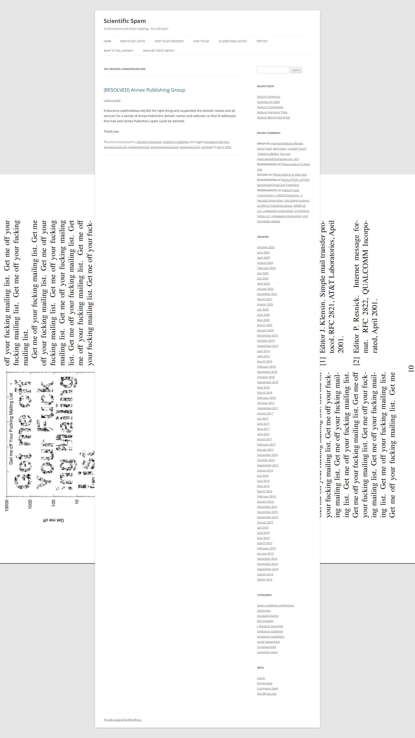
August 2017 (265, 413)
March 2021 (264, 299)
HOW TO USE (201, 41)
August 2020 (265, 304)
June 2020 (263, 315)
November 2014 (267, 564)
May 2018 (263, 387)
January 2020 (265, 330)
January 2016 (265, 502)
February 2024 (266, 268)
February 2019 (266, 367)
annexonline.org (138, 147)
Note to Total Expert (270, 107)
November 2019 (267, 335)
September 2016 (267, 465)
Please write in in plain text (290, 174)
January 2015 (265, 553)
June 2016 (263, 481)
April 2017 (263, 434)
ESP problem (265, 621)
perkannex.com (190, 147)
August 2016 (265, 470)
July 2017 (262, 418)
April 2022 (263, 284)
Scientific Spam (125, 21)
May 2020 (263, 320)
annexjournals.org (115, 147)
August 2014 (265, 574)
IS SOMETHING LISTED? (233, 41)
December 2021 (267, 294)
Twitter (262, 41)
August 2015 (265, 522)
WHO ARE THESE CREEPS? (158, 51)
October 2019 (266, 341)
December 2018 (267, 372)
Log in (261, 678)
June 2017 (263, 424)
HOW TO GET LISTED (132, 41)
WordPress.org (266, 694)
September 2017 (267, 408)
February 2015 (266, 548)
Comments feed (267, 688)
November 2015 (267, 512)
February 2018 (266, 398)
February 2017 (266, 444)
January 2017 (265, 450)
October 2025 (266, 247)
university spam (267, 652)
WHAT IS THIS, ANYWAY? (119, 51)
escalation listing (267, 616)
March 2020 (264, 325)
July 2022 (262, 278)
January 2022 (265, 289)
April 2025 (263, 258)
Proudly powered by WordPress (122, 720)
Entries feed (264, 683)
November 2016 (267, 455)
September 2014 (267, 569)
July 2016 (262, 476)
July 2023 (262, 273)
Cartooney (264, 611)
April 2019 (263, 356)
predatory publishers (270, 637)
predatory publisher (176, 142)
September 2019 (267, 346)
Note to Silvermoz (268, 97)
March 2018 (264, 393)
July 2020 (262, 309)
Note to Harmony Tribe (272, 112)
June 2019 (263, 351)
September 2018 (267, 382)
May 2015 (263, 538)
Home (108, 41)
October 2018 (266, 377)
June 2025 (263, 252)
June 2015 (263, 533)
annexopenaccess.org (165, 147)
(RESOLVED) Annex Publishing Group (144, 90)
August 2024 (265, 263)
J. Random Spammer (149, 142)
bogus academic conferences (275, 605)
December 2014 (267, 559)
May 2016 (263, 486)
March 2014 (264, 579)
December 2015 (267, 507)
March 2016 (264, 491)
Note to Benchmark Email (273, 117)
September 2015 (267, 517)
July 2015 (262, 527)
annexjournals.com (216, 142)
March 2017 (264, 439)
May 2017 (263, 429)
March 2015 (264, 543)
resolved (206, 147)
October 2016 (266, 460)
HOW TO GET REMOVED (169, 41)
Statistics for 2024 (268, 102)
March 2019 (264, 361)
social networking (268, 642)
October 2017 (266, 403)
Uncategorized (266, 647)
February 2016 (266, 496)
